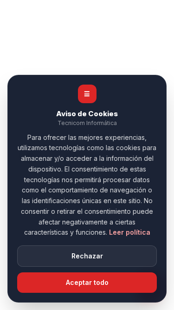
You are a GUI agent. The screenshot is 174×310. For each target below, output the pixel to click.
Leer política (129, 232)
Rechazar (87, 256)
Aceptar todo (87, 282)
